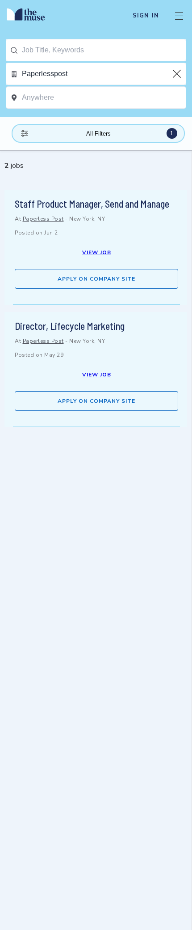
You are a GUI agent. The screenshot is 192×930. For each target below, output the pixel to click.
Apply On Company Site (96, 278)
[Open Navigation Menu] (179, 15)
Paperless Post (43, 218)
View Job (96, 252)
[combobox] (104, 50)
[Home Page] (31, 15)
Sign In (146, 16)
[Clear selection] (178, 74)
